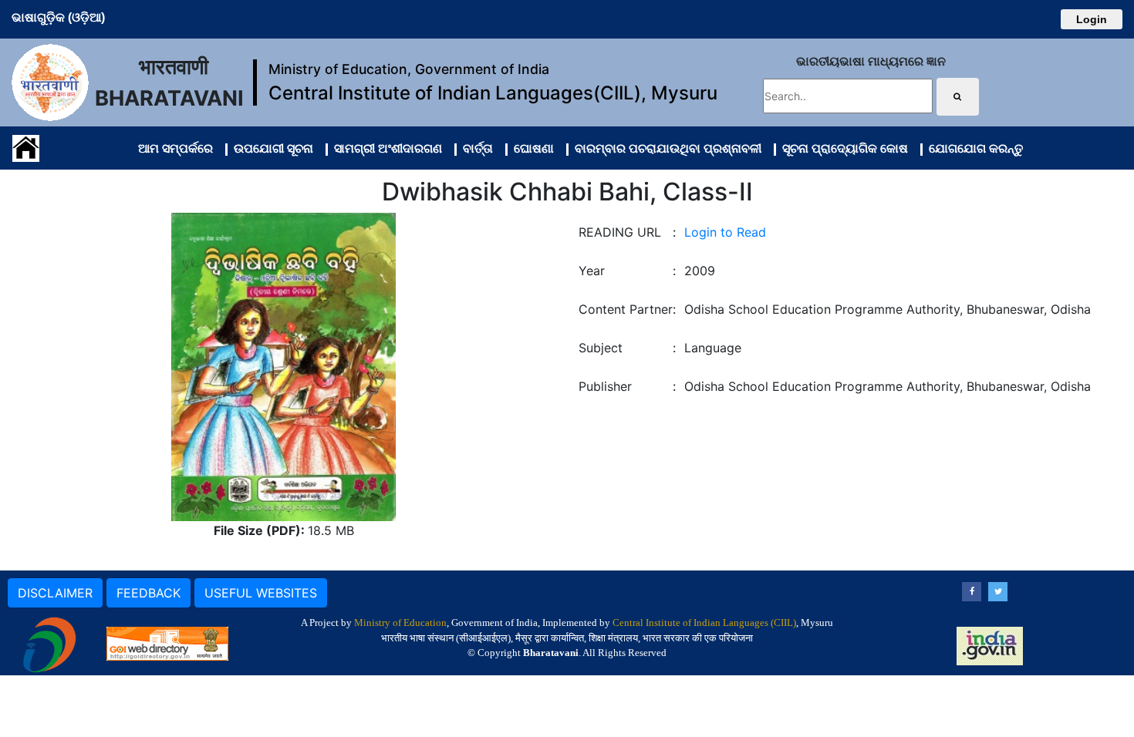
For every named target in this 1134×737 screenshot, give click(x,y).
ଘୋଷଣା (531, 148)
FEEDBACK (148, 593)
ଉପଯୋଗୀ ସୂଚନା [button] (270, 148)
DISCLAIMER (55, 593)
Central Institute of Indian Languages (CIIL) (704, 622)
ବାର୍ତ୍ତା (475, 148)
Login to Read (725, 232)
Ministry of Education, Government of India (408, 69)
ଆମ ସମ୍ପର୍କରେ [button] (175, 148)
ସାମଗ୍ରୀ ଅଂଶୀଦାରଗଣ (385, 148)
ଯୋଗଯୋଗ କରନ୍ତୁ (973, 148)
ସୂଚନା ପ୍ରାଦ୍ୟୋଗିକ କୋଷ (842, 148)
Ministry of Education (400, 622)
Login (1091, 19)
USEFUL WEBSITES (260, 593)
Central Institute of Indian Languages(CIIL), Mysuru (492, 93)
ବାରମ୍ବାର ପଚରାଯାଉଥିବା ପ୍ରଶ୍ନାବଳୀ (665, 148)
